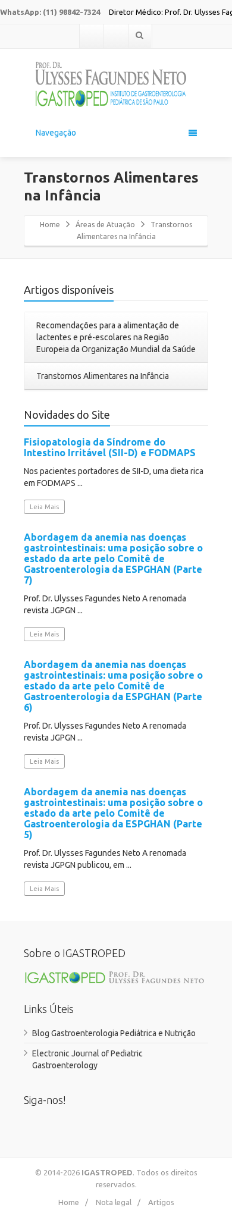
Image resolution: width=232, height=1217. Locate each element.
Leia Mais (44, 506)
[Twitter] (116, 36)
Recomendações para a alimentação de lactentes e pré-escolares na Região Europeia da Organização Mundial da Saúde (116, 337)
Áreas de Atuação (105, 224)
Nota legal (113, 1202)
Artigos (161, 1202)
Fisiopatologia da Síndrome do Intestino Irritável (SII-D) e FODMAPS (110, 447)
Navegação (56, 132)
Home (50, 224)
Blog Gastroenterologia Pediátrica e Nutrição (114, 1033)
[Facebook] (92, 36)
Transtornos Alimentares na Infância (102, 376)
